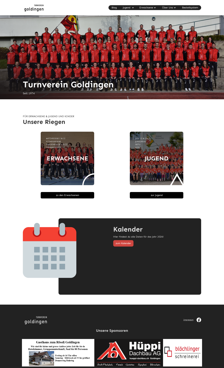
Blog (114, 7)
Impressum (188, 320)
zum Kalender (123, 243)
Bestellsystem (190, 7)
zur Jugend (157, 195)
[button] (128, 7)
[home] (33, 7)
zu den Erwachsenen (67, 195)
